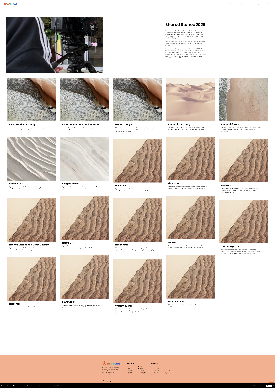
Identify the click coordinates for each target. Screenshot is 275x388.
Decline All (261, 385)
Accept (268, 385)
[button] (234, 4)
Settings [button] (255, 385)
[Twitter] (108, 381)
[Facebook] (106, 381)
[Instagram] (103, 381)
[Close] (273, 386)
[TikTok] (110, 381)
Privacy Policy (143, 374)
